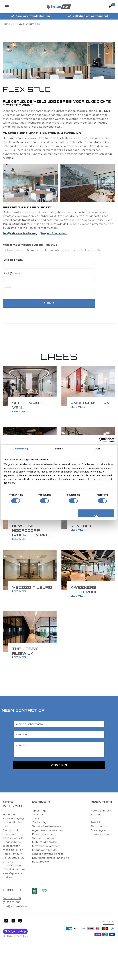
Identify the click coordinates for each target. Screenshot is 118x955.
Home (6, 23)
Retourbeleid (40, 861)
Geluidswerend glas (44, 850)
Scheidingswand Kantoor (48, 853)
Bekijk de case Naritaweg (20, 233)
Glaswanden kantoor (45, 846)
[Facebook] (13, 921)
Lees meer (19, 411)
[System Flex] (59, 6)
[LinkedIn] (6, 921)
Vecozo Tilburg (32, 587)
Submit (49, 303)
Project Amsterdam (54, 233)
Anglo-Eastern (90, 403)
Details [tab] (59, 448)
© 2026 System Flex (15, 936)
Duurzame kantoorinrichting (50, 857)
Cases (35, 818)
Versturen (59, 765)
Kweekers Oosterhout (86, 589)
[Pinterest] (20, 921)
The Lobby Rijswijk (25, 651)
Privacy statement (44, 834)
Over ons (37, 814)
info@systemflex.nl (15, 906)
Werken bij (39, 822)
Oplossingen (40, 810)
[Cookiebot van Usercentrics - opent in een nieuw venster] (101, 439)
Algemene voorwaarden (47, 830)
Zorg (93, 818)
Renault (81, 526)
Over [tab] (97, 448)
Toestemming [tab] (20, 448)
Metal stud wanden (44, 842)
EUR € (106, 921)
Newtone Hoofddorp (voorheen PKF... (32, 530)
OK (96, 515)
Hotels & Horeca (100, 810)
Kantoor (95, 814)
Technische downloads (46, 826)
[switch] (44, 500)
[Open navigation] (7, 6)
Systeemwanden (43, 838)
